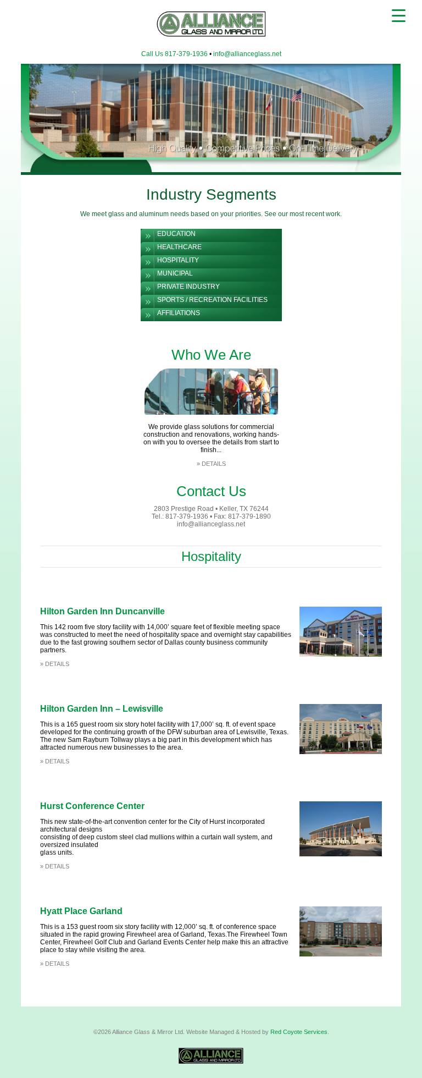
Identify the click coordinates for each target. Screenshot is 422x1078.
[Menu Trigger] (399, 15)
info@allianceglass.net (247, 54)
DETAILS (214, 463)
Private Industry (188, 286)
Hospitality (178, 260)
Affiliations (178, 313)
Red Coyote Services (298, 1031)
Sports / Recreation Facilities (212, 300)
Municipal (175, 273)
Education (176, 234)
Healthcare (179, 247)
